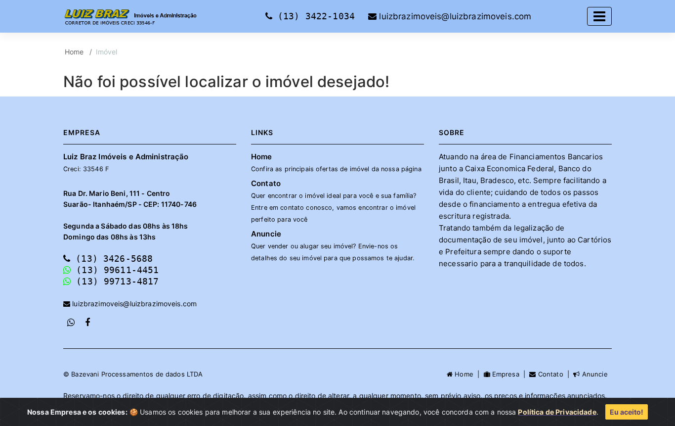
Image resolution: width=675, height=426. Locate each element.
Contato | (554, 374)
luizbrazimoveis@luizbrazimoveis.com (454, 16)
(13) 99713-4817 (115, 281)
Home (74, 51)
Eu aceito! (626, 412)
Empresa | (510, 374)
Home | (468, 374)
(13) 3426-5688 (111, 258)
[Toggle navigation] (599, 16)
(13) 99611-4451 (115, 270)
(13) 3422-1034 (316, 16)
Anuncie (333, 245)
